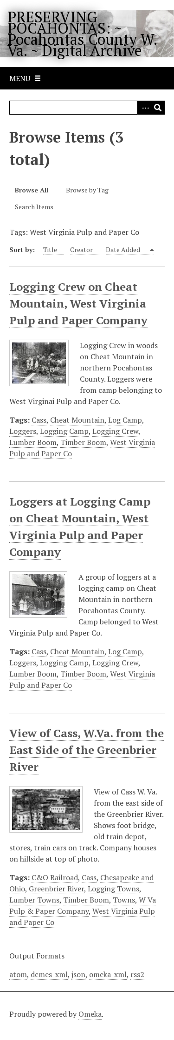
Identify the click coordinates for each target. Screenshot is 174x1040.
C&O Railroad (55, 877)
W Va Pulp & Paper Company (82, 905)
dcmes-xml (49, 974)
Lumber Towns (34, 900)
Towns (124, 900)
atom (18, 974)
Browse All (31, 189)
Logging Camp (64, 431)
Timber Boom (83, 442)
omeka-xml (108, 974)
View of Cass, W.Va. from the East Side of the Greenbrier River (86, 749)
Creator (81, 249)
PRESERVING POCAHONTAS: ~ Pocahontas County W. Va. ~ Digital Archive (82, 33)
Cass (39, 420)
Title (50, 249)
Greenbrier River (56, 888)
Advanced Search (144, 108)
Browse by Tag (87, 189)
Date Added (124, 249)
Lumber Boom (33, 442)
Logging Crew (115, 431)
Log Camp (125, 420)
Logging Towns (113, 888)
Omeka (90, 1014)
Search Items (34, 206)
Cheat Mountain (77, 420)
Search (158, 108)
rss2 (137, 974)
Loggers (22, 431)
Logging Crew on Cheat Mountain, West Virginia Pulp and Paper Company (78, 303)
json (78, 974)
